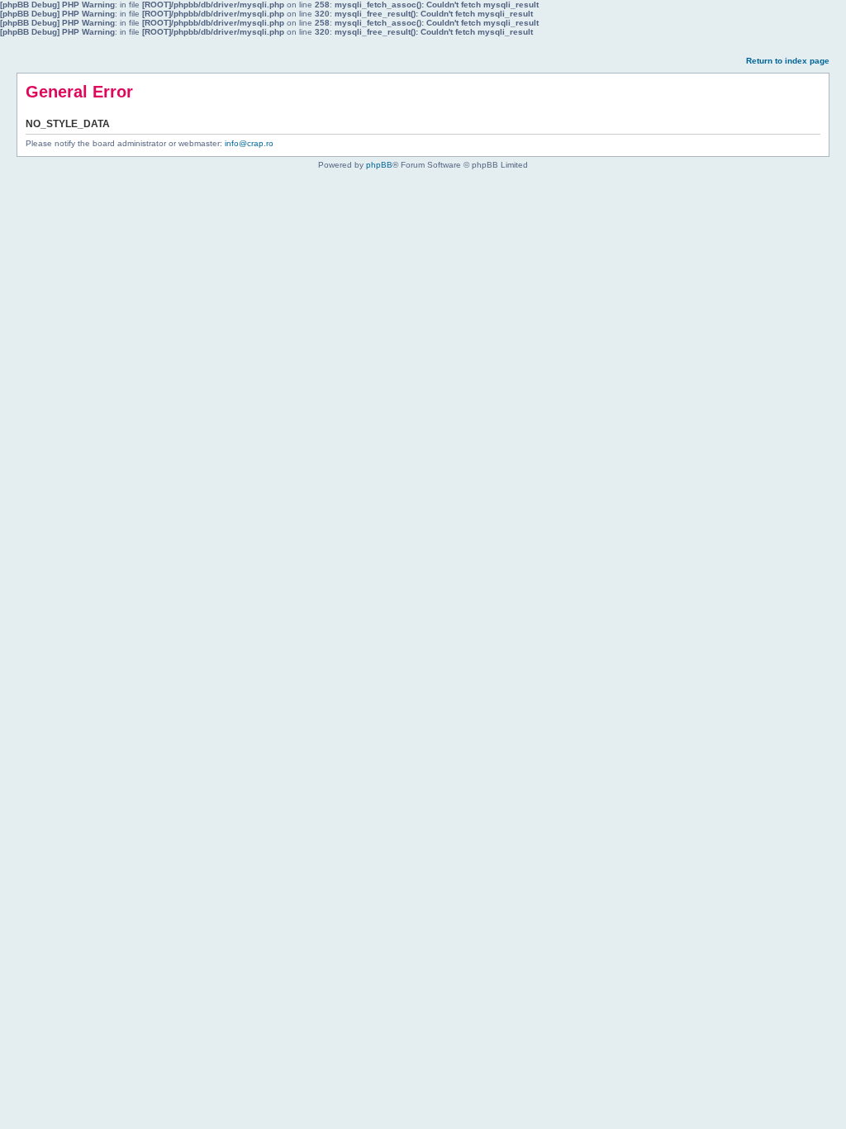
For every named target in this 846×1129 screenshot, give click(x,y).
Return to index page (787, 60)
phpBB (379, 164)
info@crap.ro (249, 143)
